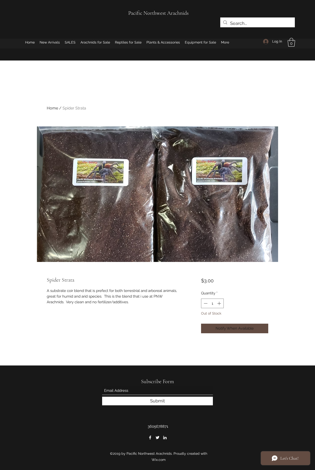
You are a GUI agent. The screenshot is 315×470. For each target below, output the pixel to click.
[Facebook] (150, 437)
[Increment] (219, 303)
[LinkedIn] (164, 437)
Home (52, 108)
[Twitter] (157, 437)
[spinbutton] (212, 303)
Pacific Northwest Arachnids (158, 13)
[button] (291, 42)
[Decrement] (205, 303)
